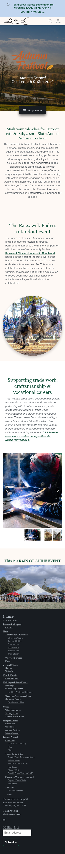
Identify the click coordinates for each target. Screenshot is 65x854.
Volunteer (12, 784)
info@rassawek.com (12, 814)
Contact (8, 627)
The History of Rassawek (16, 634)
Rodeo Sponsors (15, 791)
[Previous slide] (7, 490)
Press (7, 661)
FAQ (10, 747)
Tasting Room (11, 713)
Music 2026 (13, 770)
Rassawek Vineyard (12, 624)
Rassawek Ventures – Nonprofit (19, 777)
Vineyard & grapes (13, 658)
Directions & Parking (17, 743)
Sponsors (9, 787)
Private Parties (11, 678)
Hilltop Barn (13, 647)
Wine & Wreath (9, 675)
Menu (58, 22)
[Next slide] (58, 490)
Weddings (9, 685)
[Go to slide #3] (57, 535)
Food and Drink (10, 620)
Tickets (8, 794)
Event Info (9, 740)
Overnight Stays (10, 665)
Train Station (13, 654)
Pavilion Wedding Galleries (20, 692)
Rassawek (10, 723)
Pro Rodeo (12, 767)
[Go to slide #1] (32, 535)
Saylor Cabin (14, 650)
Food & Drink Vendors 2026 (20, 773)
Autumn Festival (12, 730)
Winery (6, 707)
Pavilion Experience (14, 689)
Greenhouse (13, 644)
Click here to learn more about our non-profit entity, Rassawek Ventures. (31, 436)
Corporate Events (13, 699)
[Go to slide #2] (48, 535)
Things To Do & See (14, 754)
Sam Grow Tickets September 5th (34, 4)
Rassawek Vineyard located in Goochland (30, 253)
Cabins (8, 668)
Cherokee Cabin (15, 638)
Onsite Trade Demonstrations (21, 757)
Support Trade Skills (17, 780)
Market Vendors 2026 (18, 763)
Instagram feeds (10, 720)
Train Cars (9, 671)
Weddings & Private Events (15, 682)
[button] (32, 110)
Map (10, 750)
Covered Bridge (15, 641)
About (5, 631)
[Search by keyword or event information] (50, 21)
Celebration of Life (16, 702)
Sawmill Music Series (14, 716)
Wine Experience (13, 710)
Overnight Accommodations (18, 696)
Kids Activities (14, 760)
